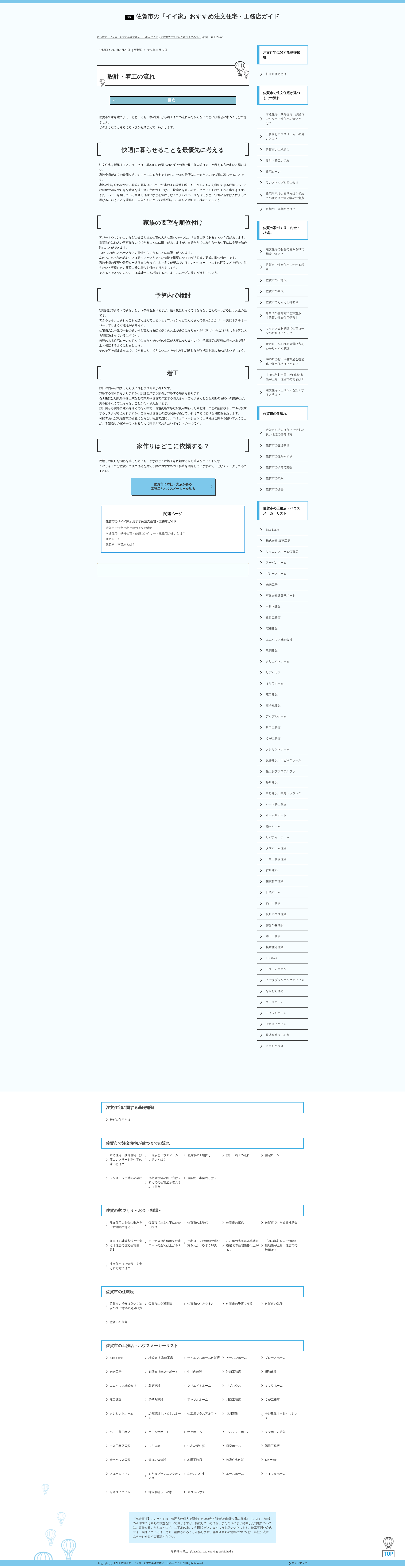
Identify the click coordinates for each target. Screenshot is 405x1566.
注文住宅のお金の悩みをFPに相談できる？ (285, 251)
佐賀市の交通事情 (277, 445)
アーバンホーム (276, 562)
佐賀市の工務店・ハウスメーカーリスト (281, 510)
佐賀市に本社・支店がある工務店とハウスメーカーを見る (173, 486)
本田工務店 (273, 936)
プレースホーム (276, 573)
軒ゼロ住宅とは (276, 74)
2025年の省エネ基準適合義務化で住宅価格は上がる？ (285, 361)
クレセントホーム (277, 749)
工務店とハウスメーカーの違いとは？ (285, 136)
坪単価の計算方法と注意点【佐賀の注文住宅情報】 (283, 315)
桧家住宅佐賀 (275, 947)
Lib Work (271, 958)
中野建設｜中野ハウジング (283, 793)
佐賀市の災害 (275, 489)
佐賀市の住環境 (275, 413)
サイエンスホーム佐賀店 (282, 551)
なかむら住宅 (275, 991)
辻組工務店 (273, 617)
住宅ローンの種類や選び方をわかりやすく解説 (285, 346)
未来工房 (272, 584)
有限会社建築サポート (280, 595)
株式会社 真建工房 (278, 540)
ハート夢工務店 (276, 804)
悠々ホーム (273, 826)
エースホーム (275, 1002)
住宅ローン (273, 171)
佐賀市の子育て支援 (279, 467)
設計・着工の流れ (277, 160)
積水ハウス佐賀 (276, 914)
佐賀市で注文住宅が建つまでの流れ (129, 528)
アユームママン (276, 969)
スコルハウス (275, 1046)
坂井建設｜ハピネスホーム (283, 760)
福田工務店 (273, 903)
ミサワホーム (275, 683)
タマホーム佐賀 (276, 848)
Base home (272, 529)
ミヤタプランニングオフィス (285, 980)
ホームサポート (276, 815)
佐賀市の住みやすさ (279, 456)
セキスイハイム (276, 1024)
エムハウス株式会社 (279, 639)
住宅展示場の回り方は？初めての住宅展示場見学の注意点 (285, 196)
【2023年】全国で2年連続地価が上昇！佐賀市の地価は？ (285, 377)
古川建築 (272, 870)
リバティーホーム (277, 837)
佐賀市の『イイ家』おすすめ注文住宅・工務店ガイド (208, 16)
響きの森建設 (275, 925)
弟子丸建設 (273, 705)
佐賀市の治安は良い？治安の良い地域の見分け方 (285, 432)
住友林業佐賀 (275, 881)
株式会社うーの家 (277, 1035)
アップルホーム (276, 716)
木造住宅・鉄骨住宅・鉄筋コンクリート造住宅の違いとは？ (285, 119)
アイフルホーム (276, 1013)
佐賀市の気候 (275, 478)
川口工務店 (273, 727)
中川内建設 (273, 606)
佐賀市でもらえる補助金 (282, 302)
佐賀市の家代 (275, 291)
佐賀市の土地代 (276, 280)
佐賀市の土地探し (277, 149)
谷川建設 (272, 782)
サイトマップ (299, 1563)
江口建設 (272, 694)
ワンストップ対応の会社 (282, 182)
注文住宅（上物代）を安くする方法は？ (285, 392)
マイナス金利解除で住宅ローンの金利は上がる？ (285, 331)
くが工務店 (273, 738)
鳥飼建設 (272, 650)
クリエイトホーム (277, 661)
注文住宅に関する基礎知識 (281, 55)
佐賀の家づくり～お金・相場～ (281, 230)
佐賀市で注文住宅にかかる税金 (285, 267)
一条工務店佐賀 (276, 859)
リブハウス (273, 672)
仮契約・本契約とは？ (280, 209)
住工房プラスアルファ (280, 771)
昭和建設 (272, 628)
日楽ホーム (273, 892)
